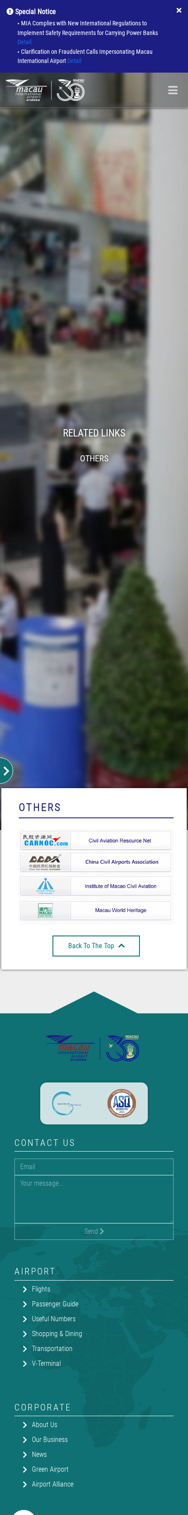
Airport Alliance (52, 1484)
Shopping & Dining (57, 1334)
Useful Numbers (54, 1319)
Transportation (52, 1348)
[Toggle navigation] (173, 90)
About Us (44, 1425)
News (39, 1454)
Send (92, 1231)
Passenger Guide (55, 1304)
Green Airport (50, 1469)
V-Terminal (46, 1363)
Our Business (50, 1439)
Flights (41, 1289)
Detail (24, 42)
